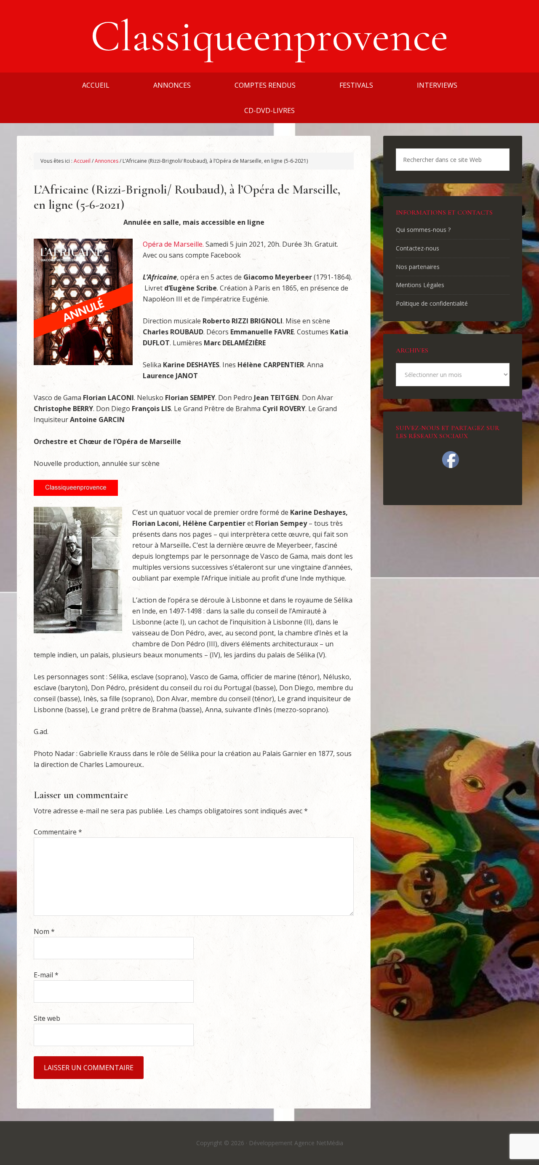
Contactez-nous (417, 248)
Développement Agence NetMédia (296, 1143)
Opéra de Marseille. (174, 244)
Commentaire (58, 832)
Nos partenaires (418, 267)
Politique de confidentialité (432, 303)
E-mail (46, 974)
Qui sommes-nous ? (423, 230)
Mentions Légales (420, 285)
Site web (47, 1018)
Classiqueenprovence (269, 36)
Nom (44, 931)
